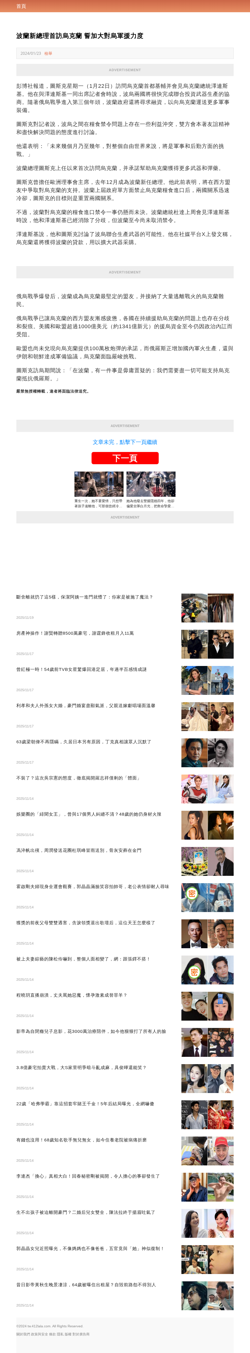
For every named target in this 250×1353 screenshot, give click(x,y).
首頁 (21, 6)
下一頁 (125, 458)
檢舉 (48, 53)
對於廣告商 (81, 1334)
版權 (68, 1334)
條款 (52, 1334)
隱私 (60, 1334)
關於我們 (23, 1334)
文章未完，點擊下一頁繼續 (125, 442)
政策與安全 (39, 1334)
